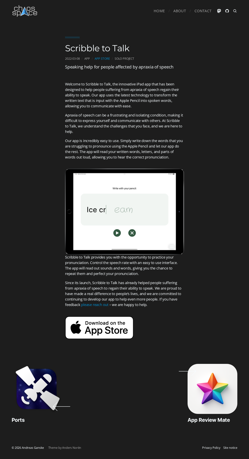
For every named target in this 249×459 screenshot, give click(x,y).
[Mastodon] (219, 11)
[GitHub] (227, 11)
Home (159, 10)
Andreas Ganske (33, 448)
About (179, 10)
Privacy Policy (211, 448)
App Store (102, 59)
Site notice (230, 448)
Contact (202, 10)
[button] (235, 11)
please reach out (94, 304)
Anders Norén (71, 448)
